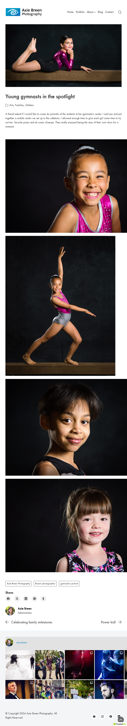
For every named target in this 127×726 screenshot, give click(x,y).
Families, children (24, 105)
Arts (11, 105)
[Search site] (120, 12)
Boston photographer (45, 583)
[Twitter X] (17, 598)
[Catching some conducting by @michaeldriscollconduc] (20, 694)
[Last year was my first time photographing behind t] (49, 694)
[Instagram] (102, 716)
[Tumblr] (43, 598)
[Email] (94, 716)
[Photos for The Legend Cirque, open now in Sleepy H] (109, 664)
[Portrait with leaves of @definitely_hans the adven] (109, 694)
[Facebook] (8, 598)
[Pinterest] (34, 598)
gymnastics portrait (69, 583)
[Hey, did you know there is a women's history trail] (79, 694)
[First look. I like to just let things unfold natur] (20, 664)
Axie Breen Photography (18, 583)
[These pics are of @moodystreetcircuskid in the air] (79, 664)
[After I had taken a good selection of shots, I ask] (49, 664)
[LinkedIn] (26, 598)
